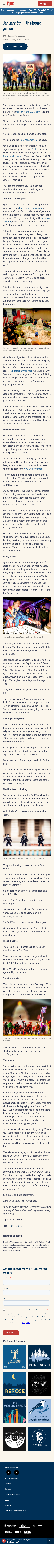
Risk (34, 149)
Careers (8, 1489)
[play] (3, 1541)
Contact (8, 1484)
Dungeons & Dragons (13, 156)
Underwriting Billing (12, 1494)
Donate (45, 4)
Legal (7, 1500)
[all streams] (50, 1541)
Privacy (8, 1505)
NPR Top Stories (17, 1226)
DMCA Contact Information (15, 1511)
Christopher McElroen (22, 371)
